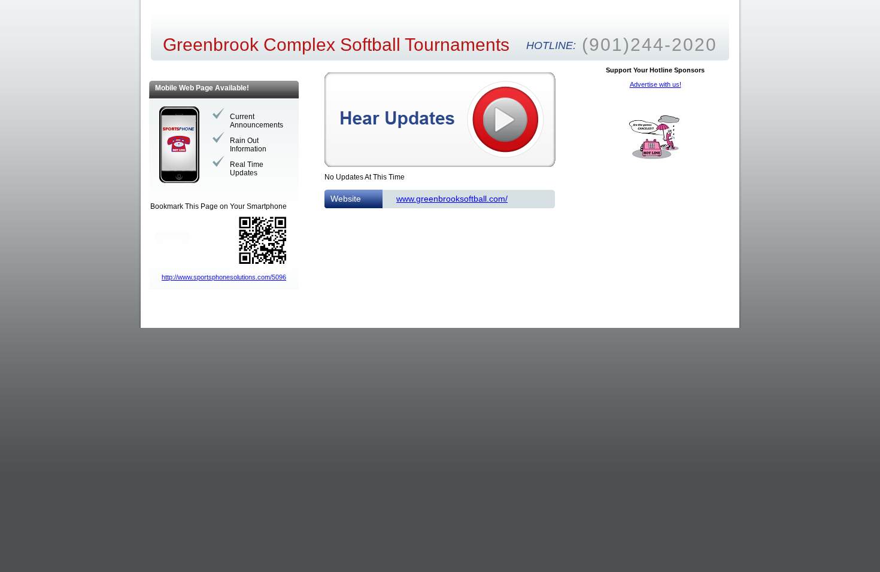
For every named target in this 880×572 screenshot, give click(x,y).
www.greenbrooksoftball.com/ (452, 198)
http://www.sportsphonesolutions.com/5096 (224, 277)
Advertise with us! (655, 84)
